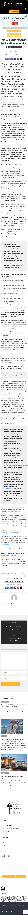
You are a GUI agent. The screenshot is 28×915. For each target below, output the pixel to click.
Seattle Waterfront (11, 584)
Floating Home (14, 573)
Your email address (6, 870)
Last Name (4, 865)
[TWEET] (9, 59)
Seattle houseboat (9, 581)
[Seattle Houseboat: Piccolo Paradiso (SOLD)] (14, 755)
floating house (7, 576)
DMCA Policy (14, 907)
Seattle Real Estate (19, 581)
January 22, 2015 (5, 701)
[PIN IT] (18, 59)
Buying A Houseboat (9, 28)
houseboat (14, 576)
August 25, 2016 (5, 773)
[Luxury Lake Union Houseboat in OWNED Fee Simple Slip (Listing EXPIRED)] (12, 720)
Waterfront (18, 584)
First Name (4, 859)
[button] (25, 9)
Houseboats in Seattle (14, 31)
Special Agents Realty (11, 905)
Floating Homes (22, 573)
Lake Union (8, 578)
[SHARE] (6, 59)
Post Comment (10, 684)
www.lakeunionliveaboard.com (9, 532)
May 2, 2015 (4, 736)
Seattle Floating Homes (14, 33)
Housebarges (20, 28)
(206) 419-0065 (5, 545)
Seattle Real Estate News (14, 36)
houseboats (21, 576)
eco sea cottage (5, 573)
